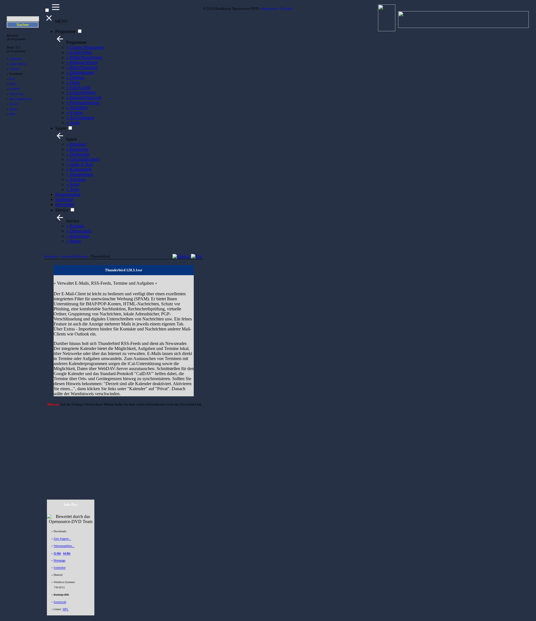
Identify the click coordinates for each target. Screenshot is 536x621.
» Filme (73, 82)
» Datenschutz (79, 231)
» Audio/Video (79, 52)
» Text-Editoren (80, 117)
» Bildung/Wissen (82, 62)
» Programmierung (82, 102)
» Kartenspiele (79, 169)
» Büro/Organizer (81, 67)
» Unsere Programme (85, 47)
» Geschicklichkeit (82, 159)
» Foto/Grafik (78, 87)
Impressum (269, 9)
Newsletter (64, 204)
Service (61, 210)
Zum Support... (62, 538)
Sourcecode (60, 601)
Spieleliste (64, 199)
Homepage (59, 560)
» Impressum (77, 236)
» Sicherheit (76, 107)
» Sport (72, 184)
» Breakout (76, 144)
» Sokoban (75, 179)
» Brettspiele (77, 149)
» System (74, 112)
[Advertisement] (124, 448)
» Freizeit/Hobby (81, 92)
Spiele (60, 128)
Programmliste (68, 194)
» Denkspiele (78, 154)
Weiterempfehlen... (64, 545)
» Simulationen (79, 174)
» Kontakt (75, 226)
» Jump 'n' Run (79, 164)
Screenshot (60, 567)
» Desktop (75, 77)
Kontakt (286, 9)
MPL (65, 609)
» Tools (73, 122)
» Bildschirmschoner (84, 57)
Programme (65, 31)
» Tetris (73, 189)
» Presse (73, 241)
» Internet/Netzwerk (84, 97)
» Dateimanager (80, 72)
